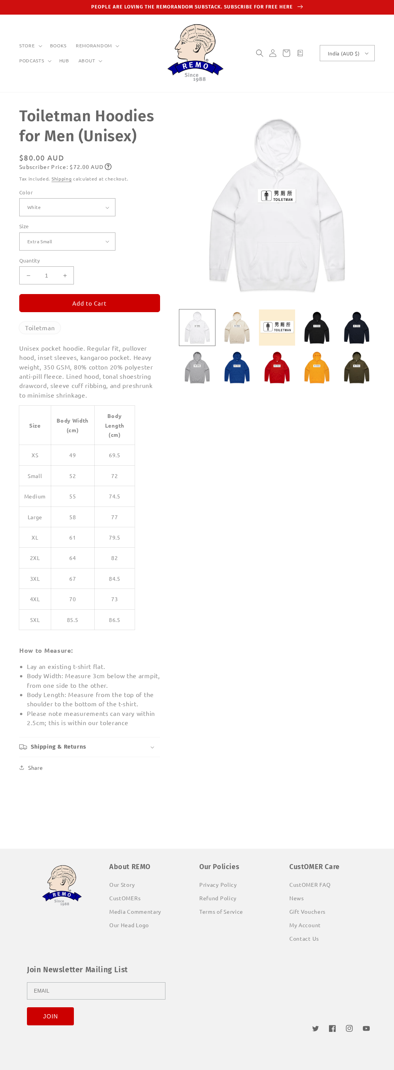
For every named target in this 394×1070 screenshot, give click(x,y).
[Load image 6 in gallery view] (197, 367)
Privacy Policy (218, 884)
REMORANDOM (94, 45)
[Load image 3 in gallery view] (277, 327)
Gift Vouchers (307, 911)
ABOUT (86, 61)
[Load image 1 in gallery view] (197, 327)
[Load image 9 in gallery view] (317, 367)
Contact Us (304, 938)
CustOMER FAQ (310, 884)
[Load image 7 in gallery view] (237, 367)
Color (26, 192)
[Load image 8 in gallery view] (277, 367)
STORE (27, 45)
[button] (30, 46)
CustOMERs (124, 897)
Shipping (62, 179)
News (296, 897)
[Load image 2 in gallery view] (237, 327)
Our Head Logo (129, 924)
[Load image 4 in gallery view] (317, 327)
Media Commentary (135, 911)
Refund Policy (218, 897)
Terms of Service (221, 911)
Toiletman (40, 327)
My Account (305, 924)
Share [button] (35, 767)
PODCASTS (31, 61)
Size (24, 226)
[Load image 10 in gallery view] (357, 367)
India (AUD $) (343, 53)
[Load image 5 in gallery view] (357, 327)
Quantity (29, 260)
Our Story (122, 884)
